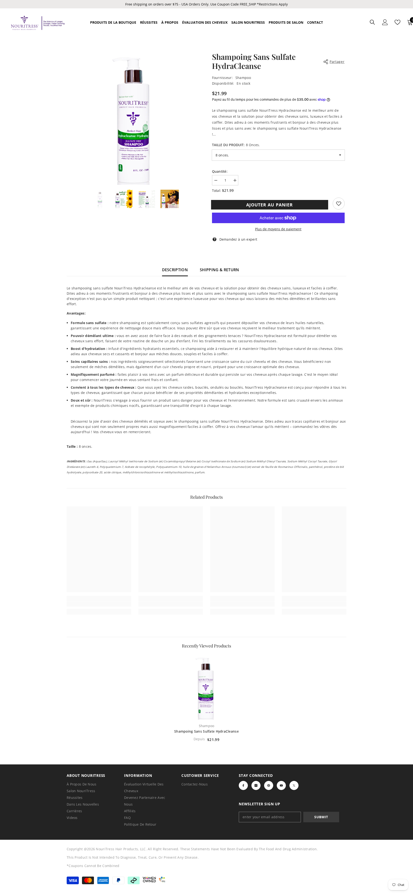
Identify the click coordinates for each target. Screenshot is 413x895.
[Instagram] (256, 785)
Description (175, 269)
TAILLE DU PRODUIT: (236, 145)
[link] (339, 204)
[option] (135, 118)
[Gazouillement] (294, 785)
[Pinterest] (268, 785)
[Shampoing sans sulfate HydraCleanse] (206, 687)
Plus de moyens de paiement (278, 229)
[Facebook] (243, 785)
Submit (321, 817)
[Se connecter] (385, 22)
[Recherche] (372, 22)
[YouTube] (281, 785)
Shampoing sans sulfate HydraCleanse (206, 731)
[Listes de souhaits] (397, 22)
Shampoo (243, 77)
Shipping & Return (219, 269)
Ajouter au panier (270, 205)
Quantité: (220, 171)
